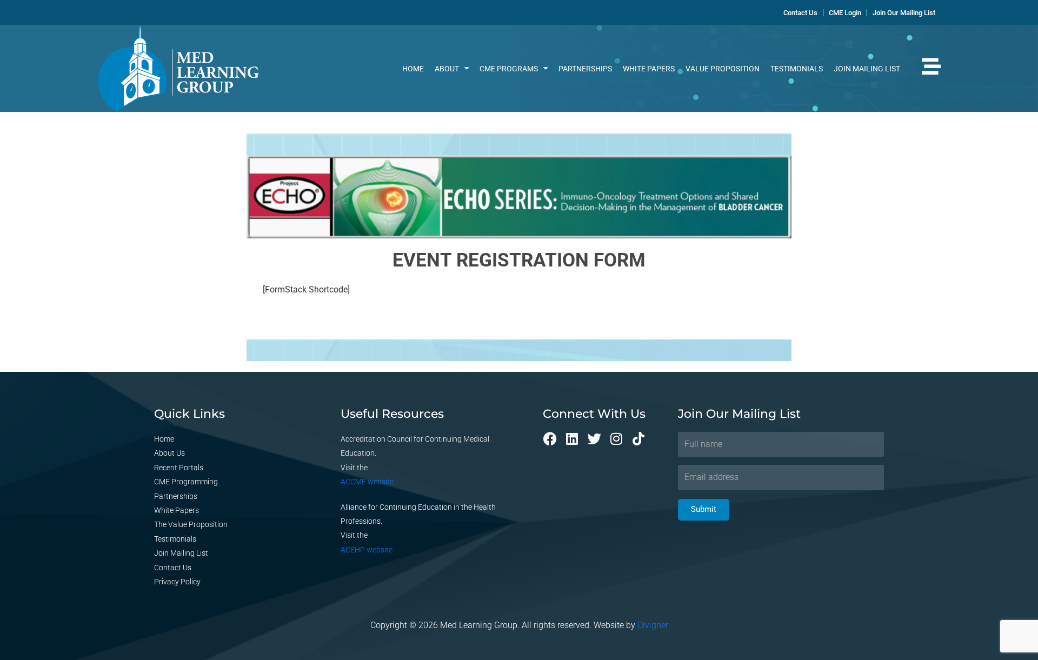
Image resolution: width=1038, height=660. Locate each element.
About (447, 68)
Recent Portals (178, 467)
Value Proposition (723, 68)
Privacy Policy (177, 581)
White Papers (649, 68)
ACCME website (367, 481)
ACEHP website (366, 549)
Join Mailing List (867, 68)
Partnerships (585, 68)
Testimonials (796, 68)
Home (413, 68)
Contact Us (172, 567)
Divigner (652, 625)
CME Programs (509, 68)
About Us (169, 453)
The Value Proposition (191, 524)
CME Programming (186, 481)
